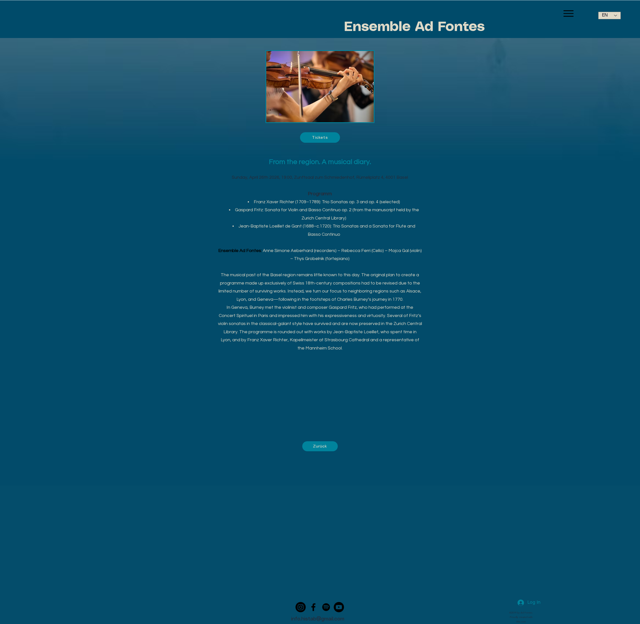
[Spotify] (326, 607)
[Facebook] (313, 607)
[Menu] (568, 13)
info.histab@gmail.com (317, 619)
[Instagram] (301, 607)
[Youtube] (339, 607)
